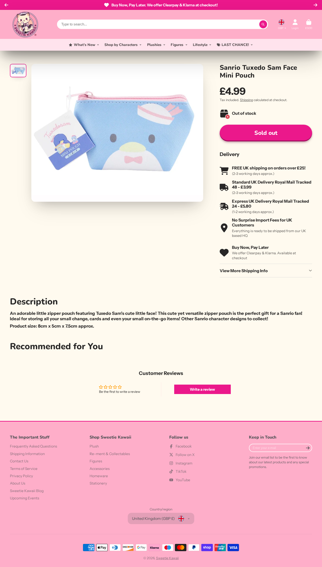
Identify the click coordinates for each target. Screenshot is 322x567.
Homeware (99, 476)
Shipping (246, 100)
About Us (17, 483)
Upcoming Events (24, 498)
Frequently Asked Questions (33, 446)
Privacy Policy (21, 476)
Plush (94, 446)
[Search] (263, 24)
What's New (84, 44)
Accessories (100, 468)
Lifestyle (200, 44)
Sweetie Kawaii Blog (27, 491)
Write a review (202, 389)
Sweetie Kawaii (167, 558)
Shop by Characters (121, 44)
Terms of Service (23, 468)
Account (295, 24)
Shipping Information (27, 454)
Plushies (154, 44)
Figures (177, 44)
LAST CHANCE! (235, 44)
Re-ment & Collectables (110, 454)
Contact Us (19, 461)
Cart (308, 24)
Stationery (98, 483)
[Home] (25, 24)
